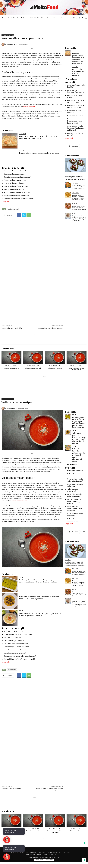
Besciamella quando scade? (75, 96)
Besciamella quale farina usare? (17, 186)
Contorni (22, 133)
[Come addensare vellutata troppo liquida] (76, 357)
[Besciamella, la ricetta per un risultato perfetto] (9, 157)
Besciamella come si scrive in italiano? (19, 198)
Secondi (74, 203)
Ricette (22, 150)
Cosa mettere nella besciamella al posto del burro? (75, 128)
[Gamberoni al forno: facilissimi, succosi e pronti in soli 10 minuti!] (68, 206)
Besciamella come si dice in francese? (75, 106)
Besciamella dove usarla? (14, 189)
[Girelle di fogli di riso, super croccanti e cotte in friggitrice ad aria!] (68, 185)
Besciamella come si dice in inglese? (75, 101)
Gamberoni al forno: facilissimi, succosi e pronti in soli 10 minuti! (79, 207)
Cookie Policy (49, 859)
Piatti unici (75, 192)
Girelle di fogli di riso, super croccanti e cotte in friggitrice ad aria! (79, 187)
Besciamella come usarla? (14, 174)
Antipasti (68, 174)
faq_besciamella (13, 209)
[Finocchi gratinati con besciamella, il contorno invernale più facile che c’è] (9, 140)
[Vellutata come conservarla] (33, 357)
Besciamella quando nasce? (15, 183)
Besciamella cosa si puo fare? (75, 117)
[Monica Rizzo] (3, 44)
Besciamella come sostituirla (12, 328)
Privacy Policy (39, 859)
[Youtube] (82, 18)
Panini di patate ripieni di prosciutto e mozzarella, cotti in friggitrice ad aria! (78, 197)
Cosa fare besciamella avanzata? (17, 177)
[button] (86, 18)
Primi (74, 213)
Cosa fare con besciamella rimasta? (75, 91)
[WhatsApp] (79, 18)
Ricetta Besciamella (29, 106)
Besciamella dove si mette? (75, 134)
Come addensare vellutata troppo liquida (76, 368)
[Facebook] (71, 18)
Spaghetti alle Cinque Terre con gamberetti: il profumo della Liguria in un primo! (79, 218)
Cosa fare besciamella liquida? (76, 86)
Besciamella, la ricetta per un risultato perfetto (39, 153)
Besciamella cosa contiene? (15, 180)
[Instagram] (73, 18)
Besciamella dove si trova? (15, 171)
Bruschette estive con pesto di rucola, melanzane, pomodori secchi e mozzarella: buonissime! (75, 177)
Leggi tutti (6, 201)
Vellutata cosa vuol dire (55, 368)
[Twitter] (24, 215)
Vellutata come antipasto (11, 368)
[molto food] (44, 7)
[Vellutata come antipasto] (11, 357)
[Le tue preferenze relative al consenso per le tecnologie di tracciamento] (84, 860)
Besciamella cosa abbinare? (74, 111)
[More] (84, 146)
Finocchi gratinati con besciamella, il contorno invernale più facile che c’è (38, 137)
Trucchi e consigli (8, 35)
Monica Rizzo (11, 44)
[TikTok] (76, 18)
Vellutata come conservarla (33, 368)
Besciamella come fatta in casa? (17, 192)
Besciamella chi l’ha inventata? (17, 195)
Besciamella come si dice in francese (50, 328)
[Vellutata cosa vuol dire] (55, 357)
